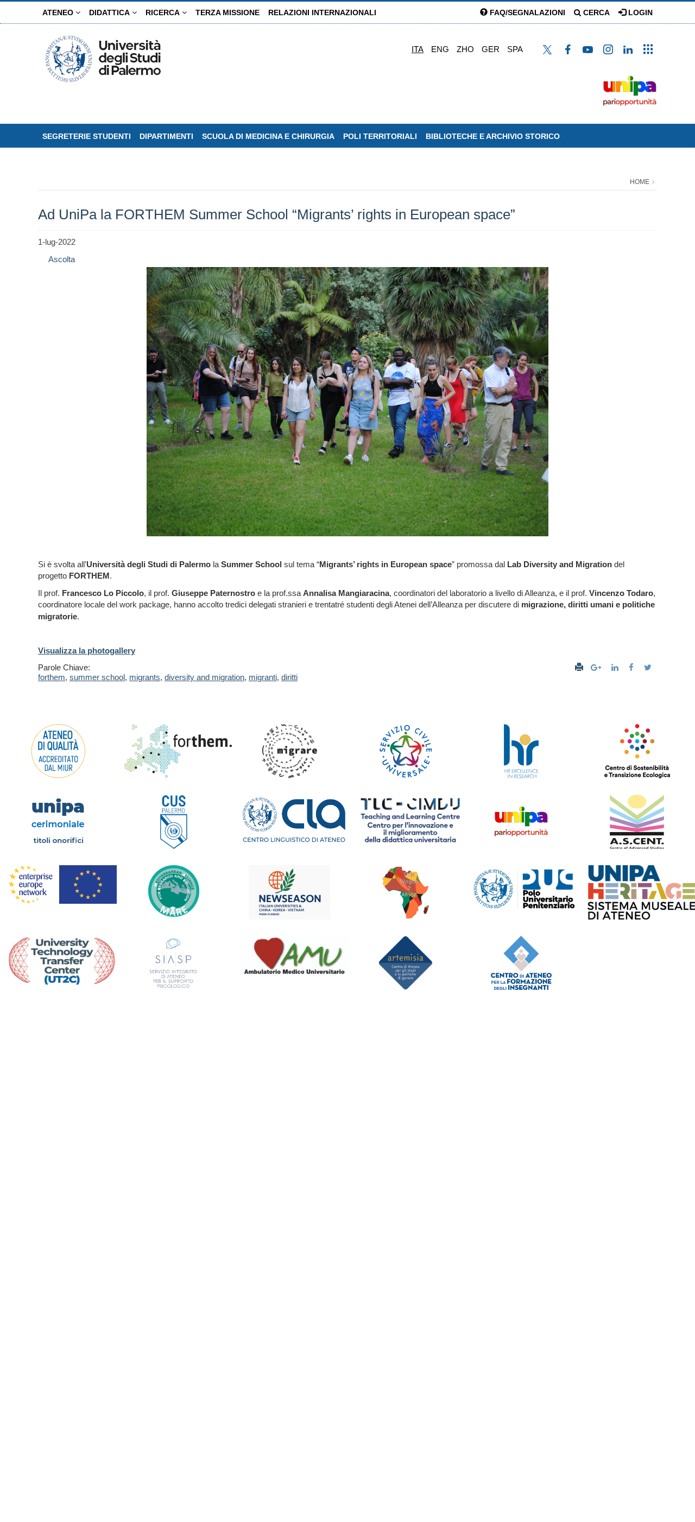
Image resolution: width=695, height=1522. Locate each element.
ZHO (465, 49)
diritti (289, 677)
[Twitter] (649, 667)
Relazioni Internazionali (322, 12)
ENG (440, 49)
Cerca (595, 12)
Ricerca (164, 12)
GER (491, 49)
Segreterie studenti (86, 136)
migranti (263, 677)
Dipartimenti (166, 136)
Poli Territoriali (380, 136)
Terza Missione (227, 12)
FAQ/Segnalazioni (526, 12)
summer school (97, 677)
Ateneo (58, 12)
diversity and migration (204, 677)
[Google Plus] (597, 667)
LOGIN (639, 12)
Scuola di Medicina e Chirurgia (268, 136)
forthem (51, 677)
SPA (515, 49)
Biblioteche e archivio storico (493, 136)
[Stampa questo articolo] (579, 667)
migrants (144, 677)
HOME (639, 182)
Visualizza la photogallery (86, 650)
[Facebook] (632, 667)
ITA (418, 49)
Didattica (110, 12)
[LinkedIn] (616, 667)
